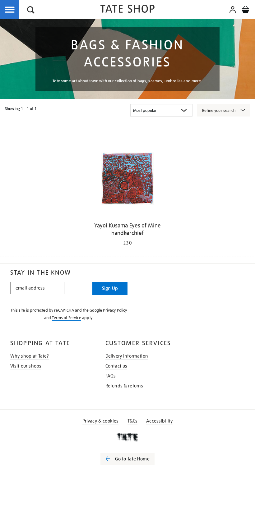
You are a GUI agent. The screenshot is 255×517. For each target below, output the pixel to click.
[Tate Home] (127, 437)
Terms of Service (66, 317)
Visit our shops (25, 366)
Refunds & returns (124, 386)
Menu (10, 10)
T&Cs (133, 421)
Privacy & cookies (100, 421)
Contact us (116, 366)
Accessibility (159, 421)
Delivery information (126, 356)
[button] (31, 10)
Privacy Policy (115, 310)
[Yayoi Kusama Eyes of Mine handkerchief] (127, 180)
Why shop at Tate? (29, 356)
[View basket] (245, 10)
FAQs (110, 376)
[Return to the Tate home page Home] (127, 10)
